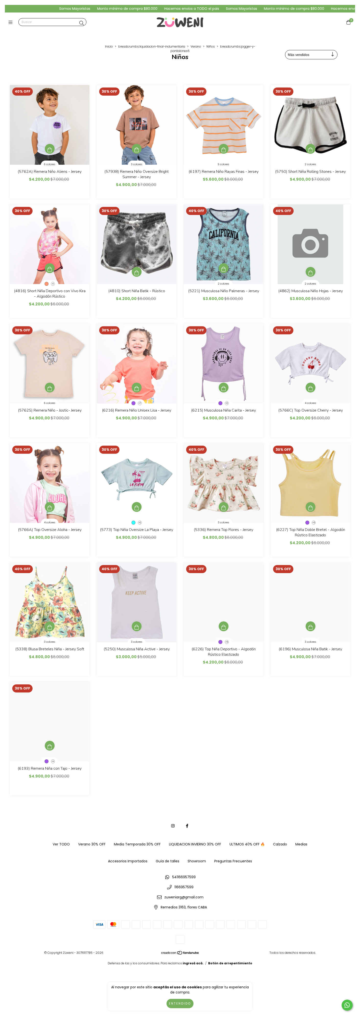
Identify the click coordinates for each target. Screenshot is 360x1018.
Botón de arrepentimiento (230, 963)
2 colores (310, 164)
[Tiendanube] (180, 954)
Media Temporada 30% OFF (137, 844)
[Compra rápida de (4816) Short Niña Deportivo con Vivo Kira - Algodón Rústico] (50, 268)
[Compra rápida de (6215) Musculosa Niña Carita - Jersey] (223, 387)
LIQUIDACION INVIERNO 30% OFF (195, 844)
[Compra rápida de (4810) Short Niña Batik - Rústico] (137, 272)
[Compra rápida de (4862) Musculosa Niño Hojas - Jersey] (310, 272)
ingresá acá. (193, 963)
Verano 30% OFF (92, 844)
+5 (313, 522)
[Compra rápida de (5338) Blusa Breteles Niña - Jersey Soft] (50, 626)
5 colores (223, 164)
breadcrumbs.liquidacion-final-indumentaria (151, 46)
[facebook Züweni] (187, 826)
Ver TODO (61, 844)
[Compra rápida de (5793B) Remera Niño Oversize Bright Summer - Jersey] (137, 149)
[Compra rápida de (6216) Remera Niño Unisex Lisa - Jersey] (137, 387)
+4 (53, 761)
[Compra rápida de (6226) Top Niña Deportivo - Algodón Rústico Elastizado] (223, 626)
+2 (227, 403)
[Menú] (11, 22)
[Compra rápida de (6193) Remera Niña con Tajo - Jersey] (50, 746)
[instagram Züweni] (173, 826)
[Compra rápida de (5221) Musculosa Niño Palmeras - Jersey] (223, 268)
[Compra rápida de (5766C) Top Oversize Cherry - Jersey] (310, 387)
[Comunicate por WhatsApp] (347, 1005)
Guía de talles (167, 861)
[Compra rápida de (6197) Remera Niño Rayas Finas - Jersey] (223, 149)
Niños (210, 46)
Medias (301, 844)
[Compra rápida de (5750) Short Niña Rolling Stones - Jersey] (310, 149)
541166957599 (184, 877)
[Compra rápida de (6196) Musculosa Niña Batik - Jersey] (310, 626)
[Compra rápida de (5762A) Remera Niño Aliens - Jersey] (50, 149)
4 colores (310, 403)
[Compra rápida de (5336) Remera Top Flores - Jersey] (223, 507)
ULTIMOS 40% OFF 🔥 (247, 844)
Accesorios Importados (127, 861)
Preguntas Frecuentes (233, 861)
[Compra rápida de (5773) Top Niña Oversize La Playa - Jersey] (137, 507)
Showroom (197, 861)
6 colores (49, 164)
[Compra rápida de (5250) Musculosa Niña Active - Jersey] (137, 626)
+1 (53, 284)
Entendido (180, 1003)
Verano (196, 46)
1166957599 (183, 887)
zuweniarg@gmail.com (184, 897)
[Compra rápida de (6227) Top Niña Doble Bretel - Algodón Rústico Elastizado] (310, 507)
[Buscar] (81, 23)
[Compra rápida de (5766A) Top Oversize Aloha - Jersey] (50, 507)
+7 (140, 403)
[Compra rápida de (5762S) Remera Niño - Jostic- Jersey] (50, 387)
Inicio (109, 46)
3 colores (136, 164)
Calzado (280, 844)
